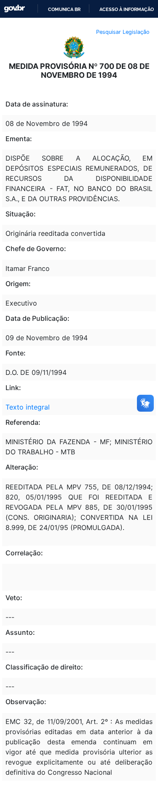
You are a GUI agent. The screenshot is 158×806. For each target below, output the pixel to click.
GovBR (14, 9)
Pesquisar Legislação (123, 32)
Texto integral (27, 407)
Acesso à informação (126, 9)
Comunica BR (64, 9)
